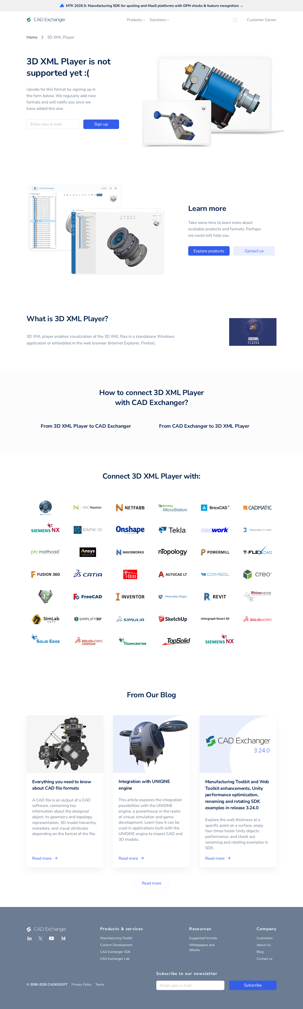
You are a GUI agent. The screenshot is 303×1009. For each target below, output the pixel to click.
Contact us (254, 251)
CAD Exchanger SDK (115, 952)
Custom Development (116, 945)
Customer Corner (261, 19)
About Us (264, 945)
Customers (265, 938)
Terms (99, 984)
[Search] (235, 20)
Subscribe (253, 985)
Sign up (101, 124)
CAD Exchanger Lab (114, 958)
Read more (151, 883)
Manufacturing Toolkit (116, 938)
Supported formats (203, 938)
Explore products (209, 251)
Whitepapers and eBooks (201, 947)
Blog (260, 952)
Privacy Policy (81, 984)
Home (32, 37)
